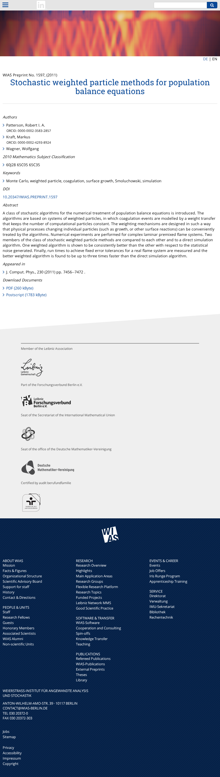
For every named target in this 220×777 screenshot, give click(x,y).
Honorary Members (18, 628)
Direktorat (157, 595)
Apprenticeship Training (168, 581)
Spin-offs (83, 633)
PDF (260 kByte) (19, 288)
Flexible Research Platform (97, 586)
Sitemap (9, 736)
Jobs (6, 731)
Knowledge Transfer (92, 638)
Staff (6, 611)
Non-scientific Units (18, 644)
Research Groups (89, 581)
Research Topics (88, 592)
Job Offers (157, 570)
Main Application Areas (94, 576)
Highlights (84, 570)
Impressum (12, 758)
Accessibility (12, 752)
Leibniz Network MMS (93, 602)
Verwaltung (158, 601)
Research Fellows (16, 617)
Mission (9, 565)
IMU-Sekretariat (162, 606)
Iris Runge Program (164, 576)
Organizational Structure (22, 576)
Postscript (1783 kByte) (26, 294)
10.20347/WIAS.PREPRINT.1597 (30, 196)
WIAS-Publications (90, 663)
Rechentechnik (161, 617)
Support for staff (16, 586)
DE (205, 58)
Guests (8, 622)
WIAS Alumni (13, 638)
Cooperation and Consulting (98, 628)
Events (154, 565)
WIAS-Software (88, 622)
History (8, 592)
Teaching (83, 644)
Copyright (11, 763)
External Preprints (90, 669)
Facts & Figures (15, 570)
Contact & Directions (19, 597)
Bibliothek (157, 611)
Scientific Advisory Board (22, 581)
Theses (81, 674)
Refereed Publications (93, 658)
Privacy (8, 747)
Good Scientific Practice (94, 608)
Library (81, 680)
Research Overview (91, 565)
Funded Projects (89, 597)
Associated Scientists (19, 633)
